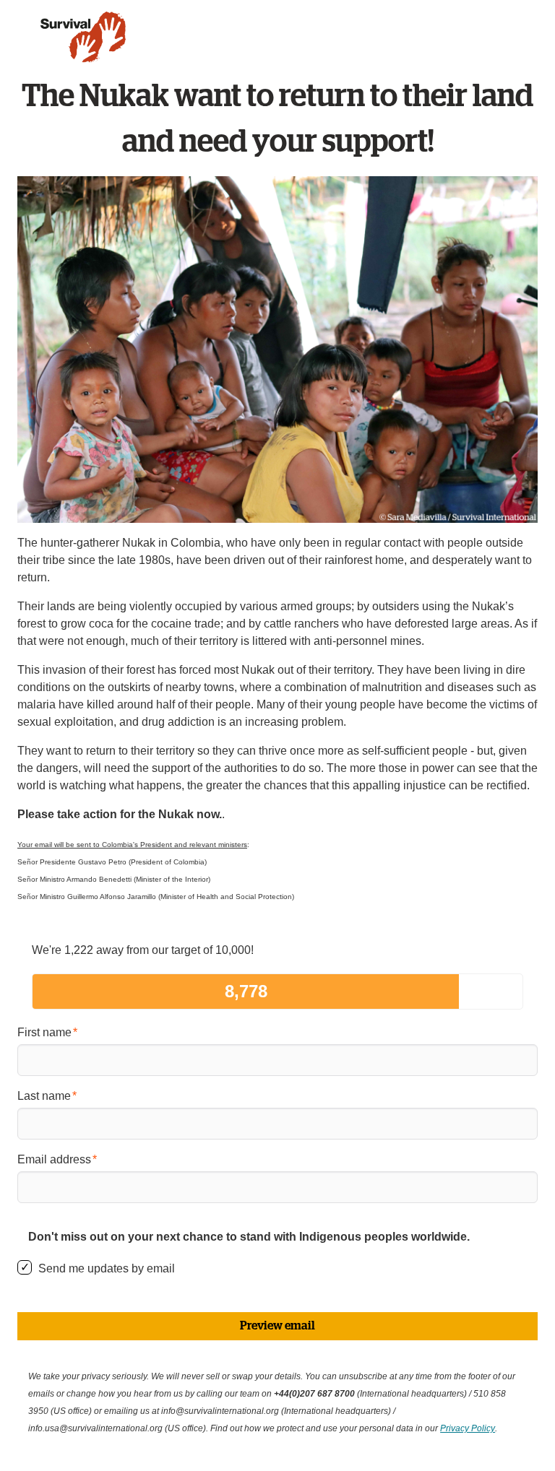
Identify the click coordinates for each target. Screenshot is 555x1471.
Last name (44, 1096)
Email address (54, 1159)
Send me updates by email (106, 1268)
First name (44, 1032)
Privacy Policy (467, 1428)
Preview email (277, 1326)
